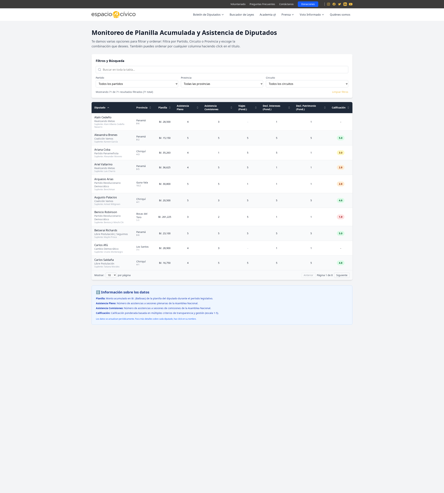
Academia (266, 14)
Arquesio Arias (103, 179)
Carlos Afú (101, 245)
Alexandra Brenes (105, 135)
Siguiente (341, 275)
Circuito (270, 77)
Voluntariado (237, 4)
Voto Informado (310, 14)
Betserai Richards (105, 230)
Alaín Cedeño (103, 117)
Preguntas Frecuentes (262, 4)
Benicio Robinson (105, 212)
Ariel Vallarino (103, 164)
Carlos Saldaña (104, 260)
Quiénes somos (340, 14)
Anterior (308, 275)
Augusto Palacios (105, 197)
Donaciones (308, 4)
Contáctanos (286, 4)
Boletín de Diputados (207, 14)
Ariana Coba (102, 149)
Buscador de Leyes (242, 14)
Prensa (286, 14)
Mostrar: (99, 275)
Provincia (186, 77)
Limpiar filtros (340, 92)
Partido (100, 77)
